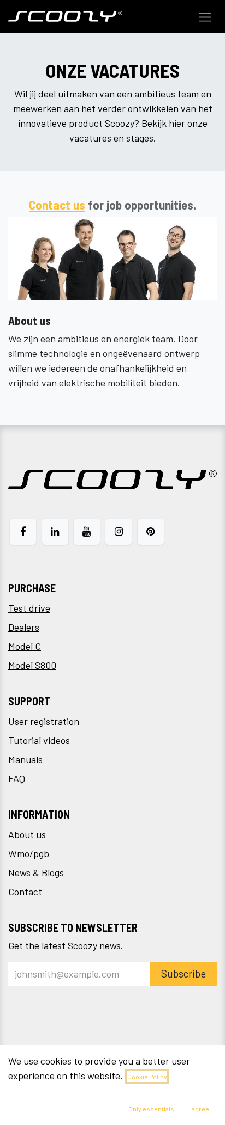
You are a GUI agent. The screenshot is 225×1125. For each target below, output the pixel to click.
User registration (43, 721)
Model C (24, 646)
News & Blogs (36, 872)
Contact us (57, 204)
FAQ (16, 778)
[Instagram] (118, 532)
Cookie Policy (147, 1076)
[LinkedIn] (55, 532)
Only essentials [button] (151, 1108)
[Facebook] (23, 532)
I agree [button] (199, 1108)
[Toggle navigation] (205, 16)
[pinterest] (151, 532)
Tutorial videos (39, 740)
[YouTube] (87, 532)
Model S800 (32, 665)
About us (27, 834)
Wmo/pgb (28, 853)
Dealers (23, 627)
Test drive (29, 608)
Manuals (25, 759)
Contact (25, 891)
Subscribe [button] (183, 973)
